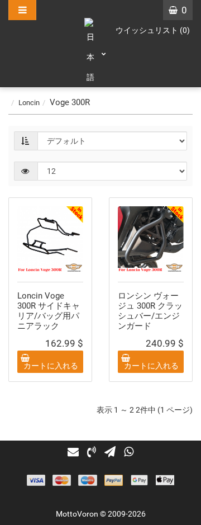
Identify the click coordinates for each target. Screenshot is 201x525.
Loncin (29, 102)
